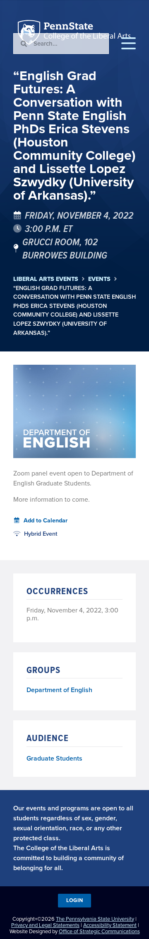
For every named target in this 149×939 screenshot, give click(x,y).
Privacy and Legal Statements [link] (45, 925)
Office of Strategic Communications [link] (99, 931)
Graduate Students (54, 758)
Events (99, 279)
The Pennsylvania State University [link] (95, 919)
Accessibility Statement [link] (110, 925)
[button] (128, 43)
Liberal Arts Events (45, 279)
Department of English (59, 690)
